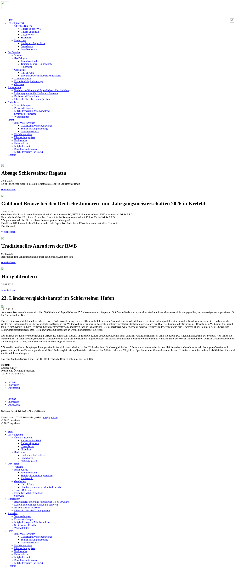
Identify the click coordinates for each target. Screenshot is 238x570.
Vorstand (18, 55)
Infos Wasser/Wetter (24, 122)
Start (10, 19)
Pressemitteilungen (23, 108)
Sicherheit (26, 37)
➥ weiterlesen (8, 189)
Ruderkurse (20, 40)
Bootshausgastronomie (25, 149)
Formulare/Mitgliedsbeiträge (28, 81)
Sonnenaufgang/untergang (34, 128)
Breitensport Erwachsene (27, 96)
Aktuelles (13, 102)
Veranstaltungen (22, 105)
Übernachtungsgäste (24, 137)
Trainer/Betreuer (22, 78)
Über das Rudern (23, 25)
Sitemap (12, 382)
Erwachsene (27, 46)
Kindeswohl (27, 66)
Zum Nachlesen (29, 49)
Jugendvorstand (29, 61)
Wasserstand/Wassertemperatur (36, 125)
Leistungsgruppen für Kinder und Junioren (36, 93)
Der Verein (14, 52)
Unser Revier (27, 34)
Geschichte (20, 69)
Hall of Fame (27, 72)
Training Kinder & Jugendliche (36, 64)
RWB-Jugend (21, 58)
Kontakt (12, 154)
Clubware (19, 84)
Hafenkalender (21, 143)
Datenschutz (14, 387)
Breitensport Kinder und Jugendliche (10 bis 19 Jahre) (41, 90)
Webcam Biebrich (30, 131)
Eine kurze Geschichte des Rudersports (41, 75)
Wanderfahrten (21, 116)
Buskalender (20, 140)
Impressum (13, 385)
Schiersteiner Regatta (25, 113)
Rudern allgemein (30, 31)
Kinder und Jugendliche (33, 43)
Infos (11, 119)
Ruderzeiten (14, 87)
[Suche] (232, 21)
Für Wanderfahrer (23, 134)
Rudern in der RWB (31, 28)
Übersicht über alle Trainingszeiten (32, 99)
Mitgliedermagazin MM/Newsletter (32, 111)
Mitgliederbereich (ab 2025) (28, 152)
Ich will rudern (16, 23)
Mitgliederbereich (23, 146)
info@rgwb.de (50, 417)
